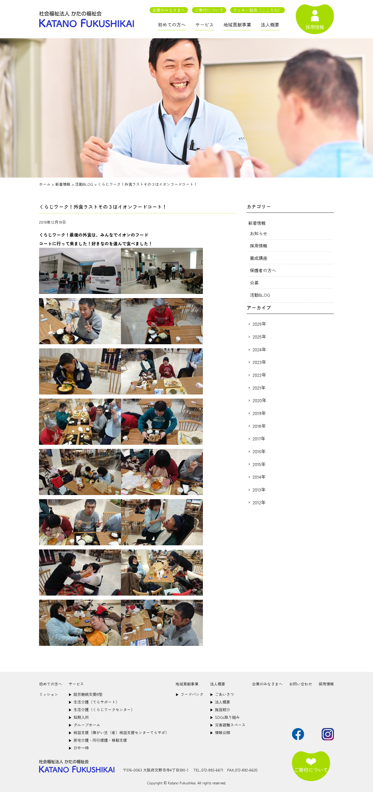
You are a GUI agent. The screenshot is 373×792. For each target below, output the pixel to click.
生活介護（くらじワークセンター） (102, 709)
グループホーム (84, 725)
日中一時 (79, 747)
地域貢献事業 (237, 24)
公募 (254, 282)
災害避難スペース (227, 725)
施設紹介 (220, 709)
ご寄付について (209, 10)
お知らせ (258, 233)
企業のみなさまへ (168, 10)
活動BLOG (260, 295)
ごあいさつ (222, 694)
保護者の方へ (263, 270)
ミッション (48, 694)
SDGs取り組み (225, 717)
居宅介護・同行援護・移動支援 (98, 740)
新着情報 (257, 223)
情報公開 (220, 732)
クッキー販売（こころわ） (257, 10)
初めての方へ (172, 24)
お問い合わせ (300, 684)
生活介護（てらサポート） (94, 702)
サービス (204, 24)
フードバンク (189, 694)
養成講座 (258, 258)
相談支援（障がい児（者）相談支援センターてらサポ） (119, 732)
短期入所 (79, 717)
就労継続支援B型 (86, 694)
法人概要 (270, 24)
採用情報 (258, 245)
